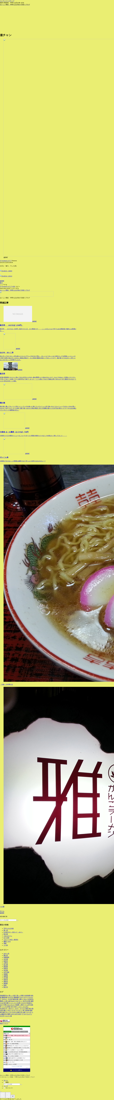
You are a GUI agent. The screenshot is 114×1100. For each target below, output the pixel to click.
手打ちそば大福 (9, 928)
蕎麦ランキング (4, 1023)
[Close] (13, 1096)
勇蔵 (5, 943)
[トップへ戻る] (0, 1091)
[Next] (8, 1095)
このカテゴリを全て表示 (16, 1066)
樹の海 (6, 934)
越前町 (2, 281)
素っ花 (6, 930)
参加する (28, 1067)
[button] (18, 286)
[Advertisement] (57, 18)
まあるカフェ (8, 936)
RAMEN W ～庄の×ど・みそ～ (13, 932)
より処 (6, 945)
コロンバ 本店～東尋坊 (11, 939)
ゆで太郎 (6, 938)
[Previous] (2, 1095)
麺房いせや (7, 941)
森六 (1, 283)
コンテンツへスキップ (7, 1)
